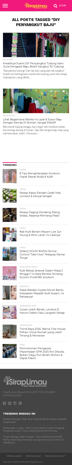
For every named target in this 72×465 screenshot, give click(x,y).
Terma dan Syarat (55, 456)
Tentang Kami (33, 456)
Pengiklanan (14, 456)
